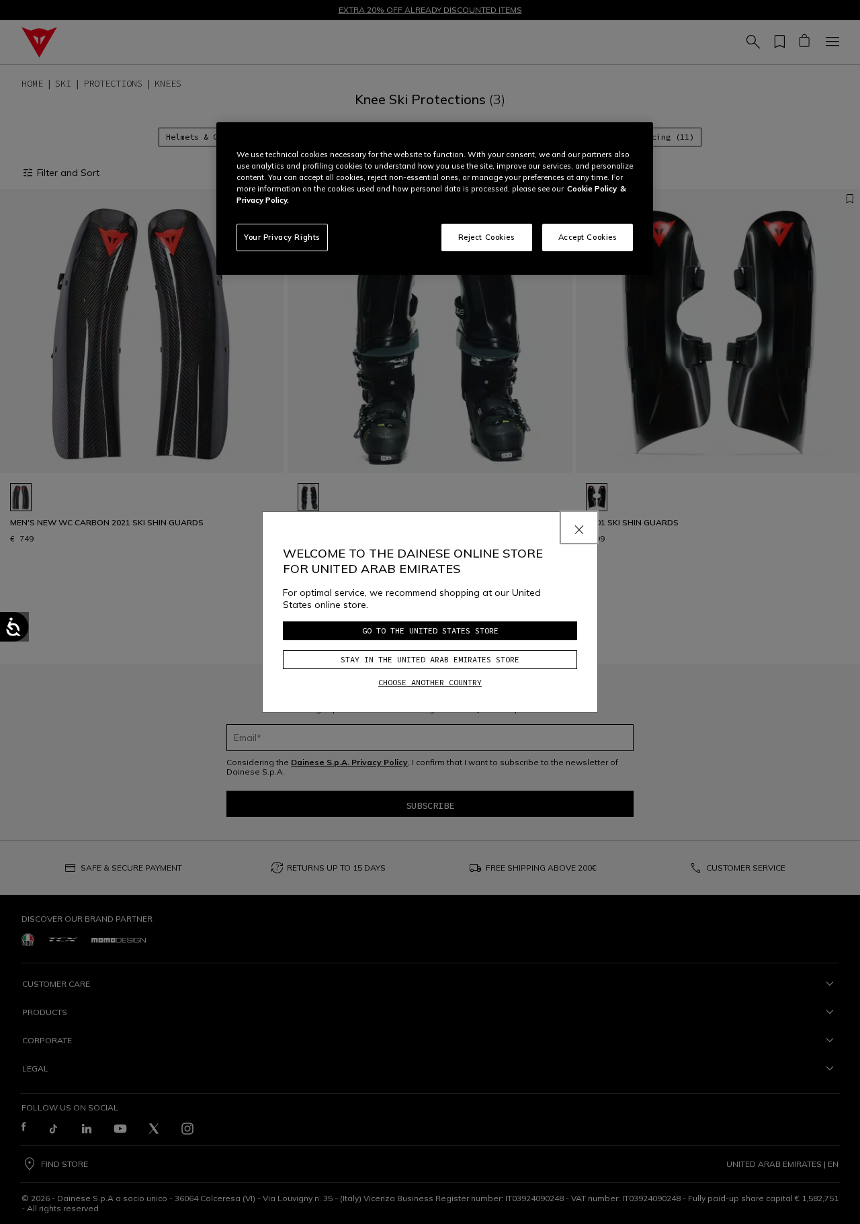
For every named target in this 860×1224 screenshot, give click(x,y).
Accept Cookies (587, 237)
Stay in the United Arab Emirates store (430, 659)
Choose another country (430, 682)
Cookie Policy (592, 188)
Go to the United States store (430, 630)
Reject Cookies (486, 237)
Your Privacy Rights (282, 237)
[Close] (579, 527)
